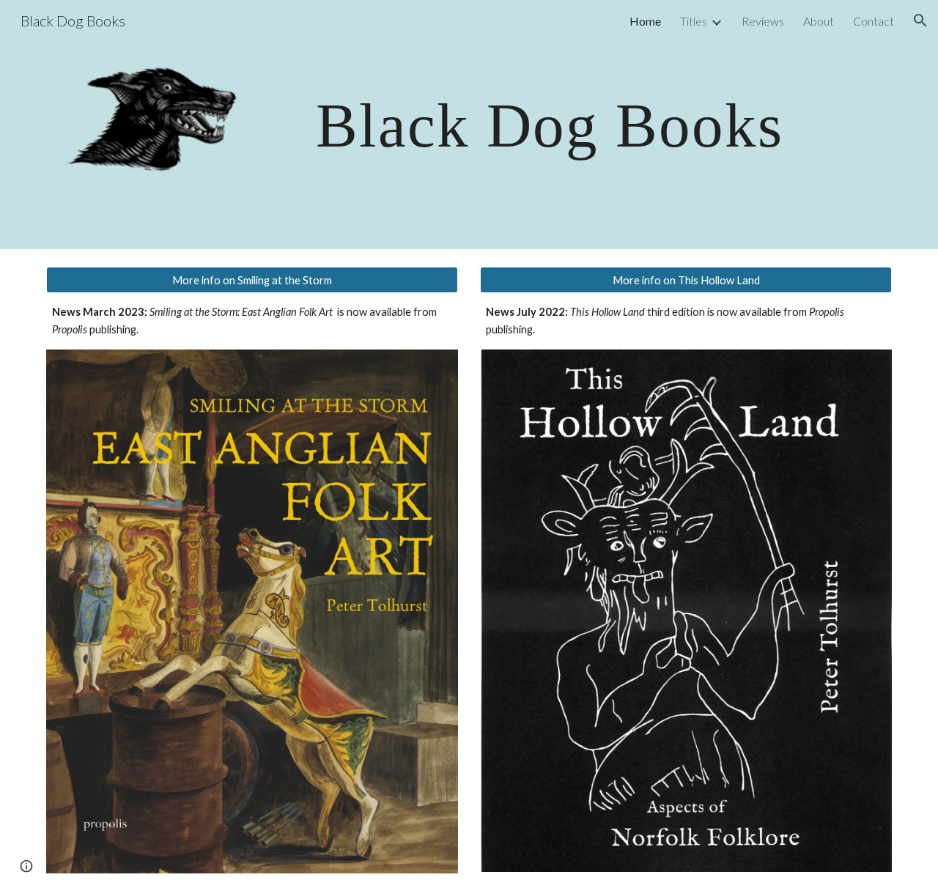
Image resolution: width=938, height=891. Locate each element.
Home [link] (645, 21)
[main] (541, 124)
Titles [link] (693, 21)
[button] (920, 20)
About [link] (818, 21)
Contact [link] (873, 21)
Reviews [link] (763, 21)
